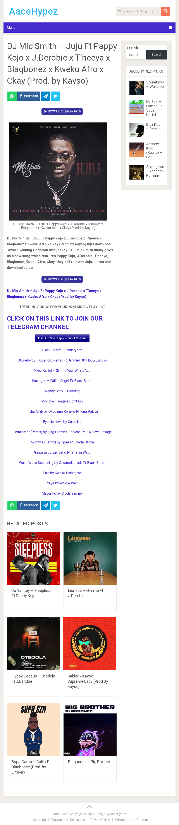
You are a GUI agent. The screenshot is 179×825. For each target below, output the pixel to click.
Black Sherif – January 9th (62, 350)
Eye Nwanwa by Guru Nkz (62, 422)
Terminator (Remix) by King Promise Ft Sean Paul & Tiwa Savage (62, 432)
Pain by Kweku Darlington (62, 473)
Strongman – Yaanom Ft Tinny (155, 171)
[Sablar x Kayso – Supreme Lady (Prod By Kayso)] (89, 643)
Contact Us (123, 820)
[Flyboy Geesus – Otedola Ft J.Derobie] (33, 643)
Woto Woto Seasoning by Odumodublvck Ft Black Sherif (62, 463)
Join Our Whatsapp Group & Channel (62, 338)
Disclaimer (77, 820)
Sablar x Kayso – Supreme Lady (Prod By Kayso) (87, 681)
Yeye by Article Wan (62, 483)
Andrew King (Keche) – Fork (154, 150)
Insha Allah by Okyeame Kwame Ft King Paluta (62, 411)
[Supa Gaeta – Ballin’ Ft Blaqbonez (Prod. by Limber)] (33, 729)
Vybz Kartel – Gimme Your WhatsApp (62, 370)
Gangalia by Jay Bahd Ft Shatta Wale (62, 452)
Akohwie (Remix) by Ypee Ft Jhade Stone (62, 442)
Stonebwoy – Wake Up (155, 84)
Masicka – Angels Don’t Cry (62, 401)
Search (132, 47)
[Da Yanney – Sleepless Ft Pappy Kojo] (33, 558)
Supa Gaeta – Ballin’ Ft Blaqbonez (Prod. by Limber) (31, 766)
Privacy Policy (100, 820)
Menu (11, 27)
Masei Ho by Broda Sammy (62, 493)
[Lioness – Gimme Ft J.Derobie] (90, 558)
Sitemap (143, 820)
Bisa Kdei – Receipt (154, 126)
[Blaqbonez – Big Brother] (90, 729)
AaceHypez (33, 11)
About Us (39, 820)
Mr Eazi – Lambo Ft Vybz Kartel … (154, 108)
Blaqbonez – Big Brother (89, 761)
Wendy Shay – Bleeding (62, 391)
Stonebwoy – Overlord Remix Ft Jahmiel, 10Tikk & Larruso (62, 360)
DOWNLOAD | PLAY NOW (64, 111)
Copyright (58, 820)
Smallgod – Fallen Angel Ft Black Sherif (62, 381)
